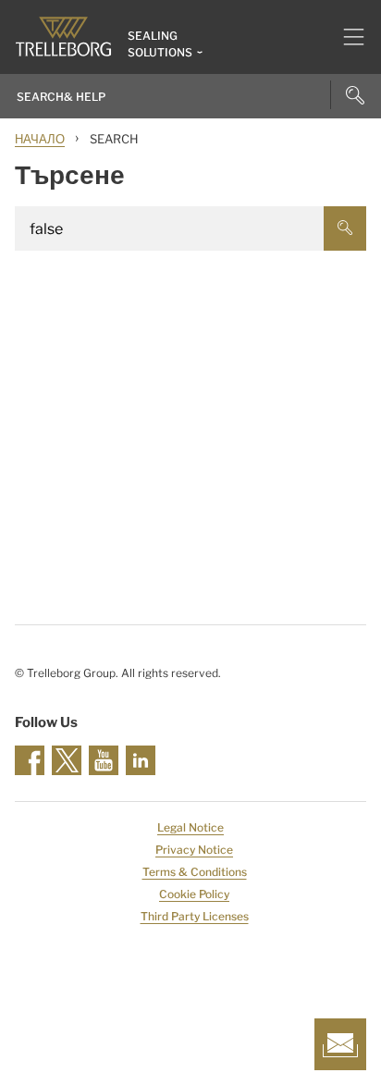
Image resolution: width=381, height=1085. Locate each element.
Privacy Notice (194, 850)
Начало (40, 138)
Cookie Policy (194, 894)
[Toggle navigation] (346, 37)
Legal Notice (190, 827)
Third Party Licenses (195, 916)
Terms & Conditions (194, 872)
